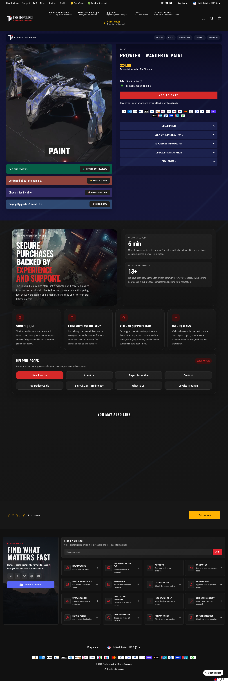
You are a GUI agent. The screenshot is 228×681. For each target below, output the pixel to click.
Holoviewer (184, 38)
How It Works (12, 3)
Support (26, 3)
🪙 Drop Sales (77, 3)
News (43, 3)
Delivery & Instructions (169, 134)
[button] (221, 679)
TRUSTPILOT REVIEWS (96, 169)
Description (169, 125)
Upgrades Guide (39, 385)
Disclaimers (169, 161)
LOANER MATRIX (99, 192)
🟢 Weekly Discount (97, 3)
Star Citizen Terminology (89, 385)
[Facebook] (17, 576)
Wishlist (63, 3)
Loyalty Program (188, 385)
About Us (89, 375)
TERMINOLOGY (100, 180)
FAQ (35, 3)
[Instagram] (10, 576)
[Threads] (32, 576)
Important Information (169, 143)
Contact (188, 375)
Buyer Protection (139, 375)
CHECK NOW (101, 204)
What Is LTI (138, 385)
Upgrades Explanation (169, 152)
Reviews (53, 3)
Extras (159, 38)
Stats (171, 38)
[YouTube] (39, 576)
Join (217, 552)
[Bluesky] (24, 576)
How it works (39, 375)
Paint (123, 49)
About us (213, 38)
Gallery (200, 38)
